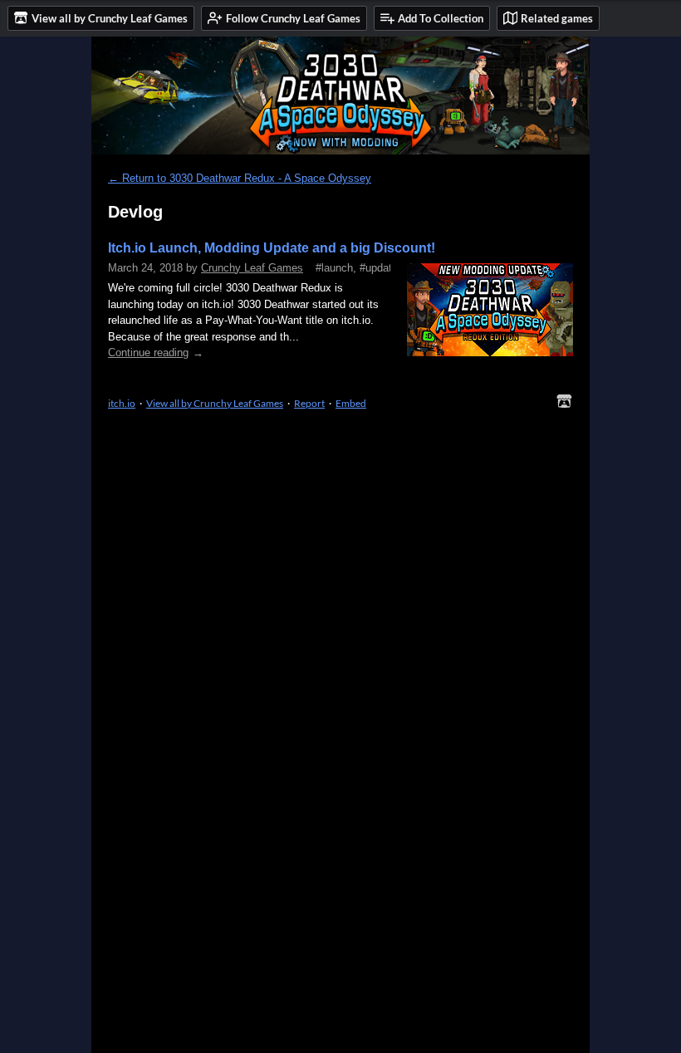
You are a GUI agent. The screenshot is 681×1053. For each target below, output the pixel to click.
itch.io (121, 403)
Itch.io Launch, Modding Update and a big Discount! (271, 248)
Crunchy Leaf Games (252, 268)
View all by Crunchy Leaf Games (214, 403)
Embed (351, 403)
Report (309, 403)
